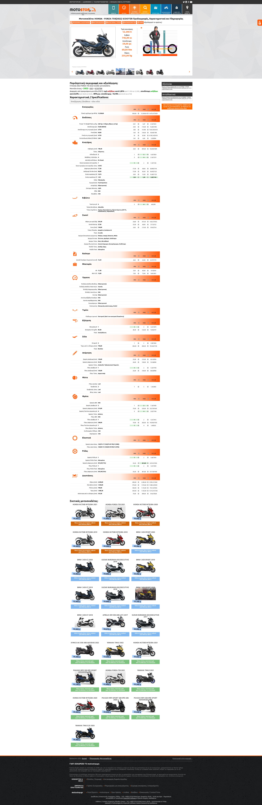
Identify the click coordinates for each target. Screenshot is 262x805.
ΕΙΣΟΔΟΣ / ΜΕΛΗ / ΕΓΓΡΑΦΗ (120, 2)
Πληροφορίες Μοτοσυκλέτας (101, 758)
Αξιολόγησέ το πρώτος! (153, 22)
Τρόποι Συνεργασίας (94, 786)
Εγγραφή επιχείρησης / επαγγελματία (144, 786)
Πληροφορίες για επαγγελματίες (116, 786)
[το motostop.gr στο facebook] (188, 2)
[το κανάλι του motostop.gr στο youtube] (191, 2)
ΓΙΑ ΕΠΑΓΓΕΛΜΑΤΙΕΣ (101, 2)
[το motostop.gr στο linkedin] (186, 2)
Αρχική (84, 758)
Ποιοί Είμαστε (92, 792)
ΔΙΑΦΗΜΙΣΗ (87, 2)
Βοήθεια (134, 792)
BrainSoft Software (130, 798)
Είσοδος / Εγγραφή (94, 779)
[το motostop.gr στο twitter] (184, 2)
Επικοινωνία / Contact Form (150, 792)
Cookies (126, 792)
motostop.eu (104, 792)
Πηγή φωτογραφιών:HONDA (79, 66)
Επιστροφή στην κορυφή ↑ (182, 758)
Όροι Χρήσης (116, 792)
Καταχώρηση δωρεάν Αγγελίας (115, 779)
